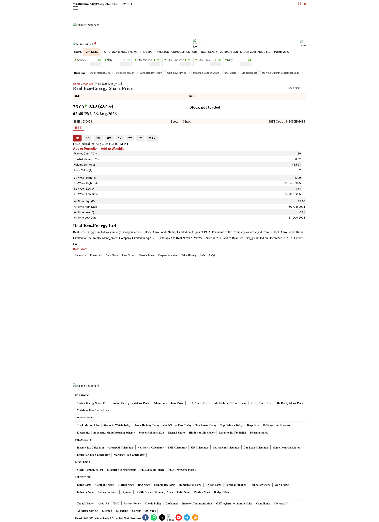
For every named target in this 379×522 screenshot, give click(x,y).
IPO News (144, 485)
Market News (126, 485)
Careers (136, 511)
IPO (104, 51)
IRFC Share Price (198, 403)
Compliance (263, 503)
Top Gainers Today (231, 425)
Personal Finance (235, 485)
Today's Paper (85, 503)
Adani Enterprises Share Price (131, 403)
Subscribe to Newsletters (121, 470)
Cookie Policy (153, 503)
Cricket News (213, 485)
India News (183, 492)
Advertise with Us (87, 511)
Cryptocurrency (204, 51)
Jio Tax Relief (249, 73)
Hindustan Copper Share (205, 73)
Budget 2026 (221, 492)
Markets (91, 51)
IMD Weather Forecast (276, 425)
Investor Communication (197, 503)
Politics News (202, 492)
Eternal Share (176, 432)
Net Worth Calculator (151, 447)
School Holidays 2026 (151, 432)
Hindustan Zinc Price (202, 432)
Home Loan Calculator (286, 447)
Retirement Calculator (226, 447)
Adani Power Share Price (168, 403)
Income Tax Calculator (90, 447)
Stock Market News (123, 51)
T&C (116, 503)
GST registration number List (234, 503)
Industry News (85, 492)
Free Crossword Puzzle (182, 470)
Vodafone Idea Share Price (93, 410)
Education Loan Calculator (93, 455)
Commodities (180, 51)
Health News (143, 492)
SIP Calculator (199, 447)
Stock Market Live (88, 425)
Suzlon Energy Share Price (93, 403)
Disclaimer (171, 503)
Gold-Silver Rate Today (177, 425)
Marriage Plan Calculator (129, 455)
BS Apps (150, 511)
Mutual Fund (229, 51)
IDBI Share (230, 73)
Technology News (260, 485)
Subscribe (122, 511)
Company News (104, 485)
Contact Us (281, 503)
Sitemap (107, 511)
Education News (107, 492)
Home (78, 51)
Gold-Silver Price (176, 73)
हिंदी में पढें (302, 4)
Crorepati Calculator (120, 447)
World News (282, 485)
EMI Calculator (177, 447)
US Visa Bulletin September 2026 (280, 73)
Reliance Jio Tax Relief (232, 432)
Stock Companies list (256, 51)
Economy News (164, 492)
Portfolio (281, 51)
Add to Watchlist (113, 148)
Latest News (84, 485)
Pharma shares (259, 432)
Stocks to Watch (125, 73)
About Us (103, 503)
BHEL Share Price (262, 403)
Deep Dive (253, 425)
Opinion (126, 492)
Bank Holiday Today (151, 73)
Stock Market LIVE (100, 73)
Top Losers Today (205, 425)
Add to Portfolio (85, 148)
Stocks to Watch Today (117, 425)
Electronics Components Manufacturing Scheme (106, 432)
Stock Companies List (90, 470)
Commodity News (164, 485)
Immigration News (190, 485)
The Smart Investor (154, 51)
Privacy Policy (132, 503)
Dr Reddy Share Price (290, 403)
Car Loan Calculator (256, 447)
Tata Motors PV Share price (230, 403)
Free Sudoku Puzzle (152, 470)
